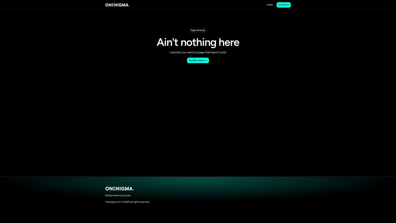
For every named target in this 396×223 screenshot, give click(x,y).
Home (270, 4)
